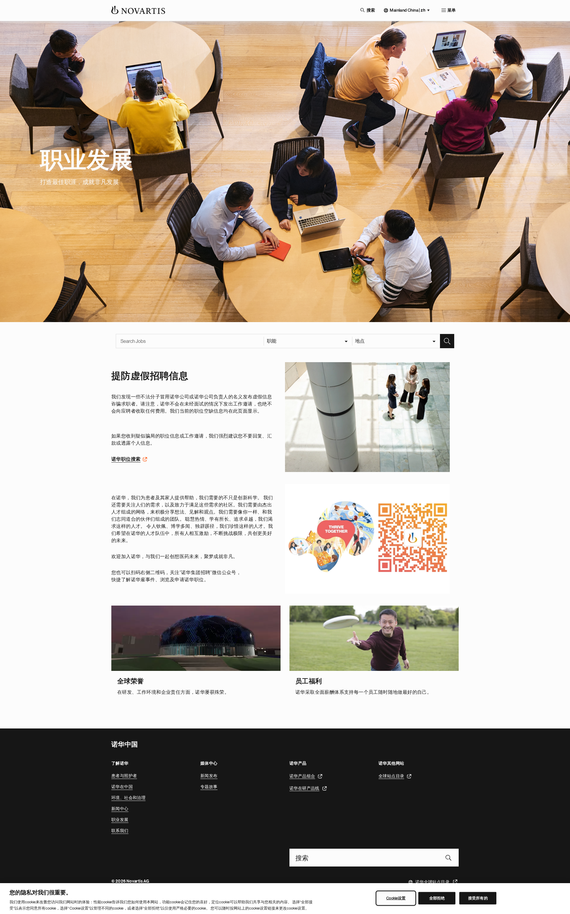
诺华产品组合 (302, 776)
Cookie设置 (396, 898)
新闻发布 (209, 776)
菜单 (451, 10)
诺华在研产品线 (304, 788)
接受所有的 (478, 898)
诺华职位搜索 (125, 459)
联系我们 (120, 831)
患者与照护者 (124, 776)
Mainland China (407, 10)
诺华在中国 (122, 787)
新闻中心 (120, 809)
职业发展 (120, 820)
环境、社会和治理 (128, 798)
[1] (367, 417)
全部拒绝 (437, 898)
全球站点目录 (391, 776)
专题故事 (209, 787)
